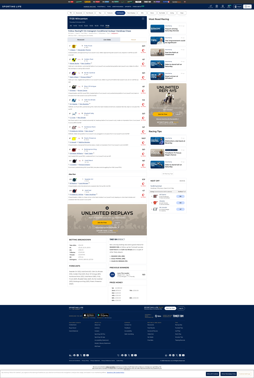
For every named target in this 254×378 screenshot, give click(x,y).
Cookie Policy (119, 360)
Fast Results (151, 328)
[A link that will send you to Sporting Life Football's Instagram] (173, 355)
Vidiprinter (151, 334)
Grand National (73, 331)
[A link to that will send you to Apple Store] (89, 316)
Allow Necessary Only (229, 374)
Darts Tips (178, 334)
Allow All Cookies (212, 374)
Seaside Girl (89, 179)
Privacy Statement (95, 360)
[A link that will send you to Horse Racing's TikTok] (132, 355)
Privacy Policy (85, 360)
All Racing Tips (168, 174)
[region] (127, 374)
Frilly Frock (88, 46)
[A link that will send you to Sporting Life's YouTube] (87, 355)
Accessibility (128, 331)
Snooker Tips (179, 337)
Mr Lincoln (163, 207)
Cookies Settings (244, 374)
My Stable (150, 337)
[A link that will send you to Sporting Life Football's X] (176, 355)
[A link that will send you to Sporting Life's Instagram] (77, 355)
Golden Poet (88, 59)
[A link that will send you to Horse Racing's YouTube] (135, 355)
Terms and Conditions (74, 360)
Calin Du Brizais (89, 100)
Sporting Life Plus (100, 334)
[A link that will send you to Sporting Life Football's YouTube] (183, 355)
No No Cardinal (89, 73)
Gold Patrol (89, 160)
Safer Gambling (129, 334)
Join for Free (102, 222)
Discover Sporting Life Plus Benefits (106, 227)
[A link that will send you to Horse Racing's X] (129, 355)
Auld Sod (88, 190)
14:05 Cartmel (156, 186)
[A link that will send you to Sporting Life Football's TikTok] (180, 355)
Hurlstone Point (90, 127)
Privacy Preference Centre (108, 360)
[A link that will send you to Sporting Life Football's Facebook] (170, 355)
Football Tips (179, 328)
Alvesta (162, 201)
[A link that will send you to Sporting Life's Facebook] (74, 355)
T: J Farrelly (131, 276)
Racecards (151, 325)
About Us (97, 325)
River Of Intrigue (90, 86)
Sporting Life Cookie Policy (115, 372)
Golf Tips (177, 331)
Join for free (170, 308)
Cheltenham (72, 325)
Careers (97, 331)
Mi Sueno (162, 194)
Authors (97, 328)
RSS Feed (97, 346)
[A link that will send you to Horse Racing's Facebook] (122, 355)
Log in (117, 222)
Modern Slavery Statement (103, 343)
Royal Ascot (72, 328)
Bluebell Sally (89, 113)
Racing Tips (178, 325)
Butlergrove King (90, 149)
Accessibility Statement (102, 340)
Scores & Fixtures (153, 331)
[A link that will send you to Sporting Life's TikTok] (84, 355)
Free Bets (150, 340)
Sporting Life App (100, 337)
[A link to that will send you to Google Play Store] (104, 316)
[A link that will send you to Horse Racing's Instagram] (125, 355)
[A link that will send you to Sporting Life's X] (81, 355)
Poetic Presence (90, 138)
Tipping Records (180, 340)
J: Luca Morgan (121, 276)
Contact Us (128, 325)
